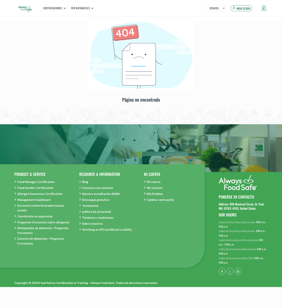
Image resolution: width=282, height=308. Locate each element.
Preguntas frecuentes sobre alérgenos (43, 222)
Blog (85, 182)
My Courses (154, 187)
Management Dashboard (33, 199)
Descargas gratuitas (95, 199)
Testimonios (90, 205)
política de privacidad (96, 211)
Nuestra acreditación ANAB (101, 193)
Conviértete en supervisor (35, 216)
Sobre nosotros (92, 223)
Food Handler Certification (35, 187)
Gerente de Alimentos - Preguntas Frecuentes (40, 241)
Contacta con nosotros (97, 187)
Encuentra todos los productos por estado (40, 208)
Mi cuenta (153, 182)
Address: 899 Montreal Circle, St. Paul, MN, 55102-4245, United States (241, 206)
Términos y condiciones (98, 217)
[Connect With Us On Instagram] (238, 271)
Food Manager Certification (36, 182)
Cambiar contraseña (160, 199)
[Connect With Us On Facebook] (222, 271)
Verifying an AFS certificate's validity (107, 229)
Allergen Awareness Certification (39, 193)
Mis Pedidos (155, 193)
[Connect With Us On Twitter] (229, 271)
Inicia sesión (243, 8)
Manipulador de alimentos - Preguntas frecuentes (42, 230)
